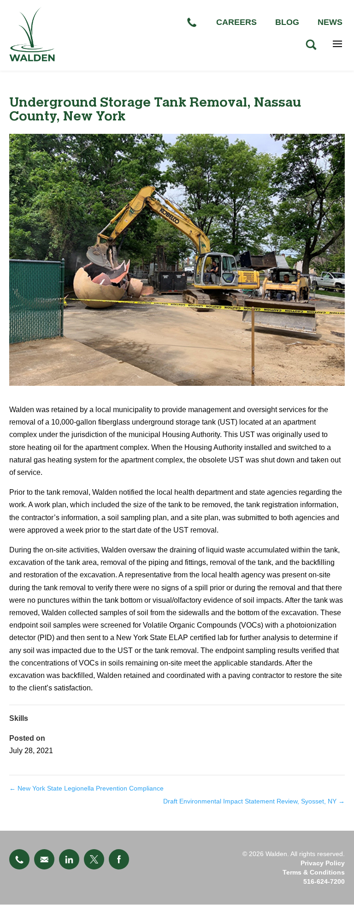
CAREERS (236, 22)
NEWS (330, 22)
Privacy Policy (323, 863)
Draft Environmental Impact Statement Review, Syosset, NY (254, 801)
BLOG (287, 22)
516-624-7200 (324, 881)
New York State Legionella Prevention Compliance (86, 788)
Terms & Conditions (314, 872)
